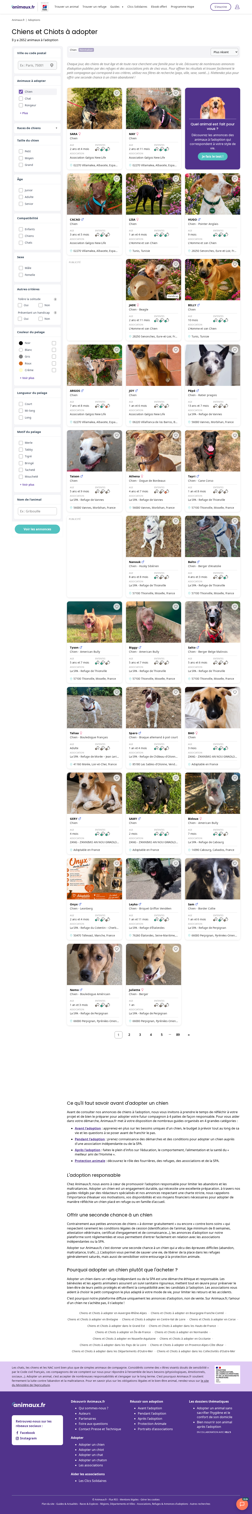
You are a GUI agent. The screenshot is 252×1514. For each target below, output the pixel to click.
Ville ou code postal (31, 53)
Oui (26, 305)
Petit (28, 151)
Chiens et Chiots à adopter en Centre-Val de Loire (153, 1319)
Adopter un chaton (93, 1460)
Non (47, 305)
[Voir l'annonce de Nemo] (94, 984)
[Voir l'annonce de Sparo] (153, 728)
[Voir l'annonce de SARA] (94, 128)
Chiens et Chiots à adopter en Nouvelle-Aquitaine (124, 1338)
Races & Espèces (89, 1504)
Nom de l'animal (29, 499)
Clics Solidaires (137, 6)
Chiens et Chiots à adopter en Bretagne (93, 1319)
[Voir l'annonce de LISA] (153, 214)
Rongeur (30, 105)
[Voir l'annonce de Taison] (94, 471)
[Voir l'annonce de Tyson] (94, 642)
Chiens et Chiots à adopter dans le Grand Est (116, 1326)
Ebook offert (159, 6)
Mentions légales (129, 1499)
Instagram (28, 1438)
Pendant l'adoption (90, 1139)
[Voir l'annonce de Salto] (212, 642)
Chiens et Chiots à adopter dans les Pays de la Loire (113, 1345)
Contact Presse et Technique (100, 1429)
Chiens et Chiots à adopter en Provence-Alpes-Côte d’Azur (187, 1345)
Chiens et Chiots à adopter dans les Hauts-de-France (182, 1326)
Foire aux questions (93, 1424)
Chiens (29, 236)
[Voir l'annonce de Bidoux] (212, 813)
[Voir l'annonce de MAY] (153, 128)
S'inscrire (221, 7)
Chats (28, 242)
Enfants (30, 229)
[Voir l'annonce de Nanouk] (153, 556)
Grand (29, 165)
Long (28, 417)
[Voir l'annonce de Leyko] (153, 899)
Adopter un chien (92, 1444)
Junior (29, 190)
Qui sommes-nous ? (93, 1408)
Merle (28, 443)
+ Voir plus (27, 378)
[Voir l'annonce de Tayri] (212, 471)
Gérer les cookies (150, 1499)
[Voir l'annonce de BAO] (212, 728)
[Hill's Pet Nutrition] (43, 6)
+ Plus (24, 113)
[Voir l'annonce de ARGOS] (94, 385)
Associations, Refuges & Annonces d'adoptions (162, 1504)
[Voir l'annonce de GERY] (94, 813)
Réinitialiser (86, 50)
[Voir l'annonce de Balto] (212, 556)
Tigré (28, 456)
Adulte (29, 197)
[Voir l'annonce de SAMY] (153, 813)
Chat (28, 98)
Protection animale (90, 1161)
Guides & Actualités (67, 1504)
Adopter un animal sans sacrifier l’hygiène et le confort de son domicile (214, 1412)
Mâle (28, 268)
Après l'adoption (87, 1150)
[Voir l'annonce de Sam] (212, 899)
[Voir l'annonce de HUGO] (212, 214)
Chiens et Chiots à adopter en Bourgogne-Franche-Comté (187, 1313)
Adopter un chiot (91, 1449)
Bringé (29, 463)
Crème (29, 370)
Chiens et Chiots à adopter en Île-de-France (123, 1332)
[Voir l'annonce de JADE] (153, 300)
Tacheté (30, 470)
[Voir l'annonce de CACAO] (94, 214)
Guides (115, 6)
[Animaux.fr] (23, 6)
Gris (27, 356)
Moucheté (31, 476)
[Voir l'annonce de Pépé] (212, 385)
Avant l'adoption (88, 1128)
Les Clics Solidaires (93, 1481)
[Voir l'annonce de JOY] (153, 385)
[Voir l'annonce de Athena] (153, 471)
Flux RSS (113, 1499)
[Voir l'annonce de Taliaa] (94, 728)
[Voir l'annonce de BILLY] (212, 300)
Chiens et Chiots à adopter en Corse (212, 1319)
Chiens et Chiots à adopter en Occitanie (185, 1338)
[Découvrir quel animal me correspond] (212, 128)
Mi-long (30, 410)
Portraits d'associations (155, 1429)
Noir (28, 343)
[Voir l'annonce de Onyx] (94, 899)
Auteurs (85, 1413)
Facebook (27, 1433)
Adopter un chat (91, 1455)
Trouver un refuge (94, 6)
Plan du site (48, 1504)
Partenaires (87, 1418)
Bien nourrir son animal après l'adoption (214, 1427)
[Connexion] (237, 7)
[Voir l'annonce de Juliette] (153, 984)
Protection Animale (152, 1424)
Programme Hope (182, 6)
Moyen (29, 158)
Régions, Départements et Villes (117, 1504)
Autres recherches (200, 1504)
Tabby (29, 449)
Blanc (28, 350)
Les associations (91, 1465)
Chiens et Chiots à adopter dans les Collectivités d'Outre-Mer (196, 1351)
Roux (28, 363)
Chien (28, 91)
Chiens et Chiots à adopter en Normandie (181, 1332)
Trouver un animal (67, 6)
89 (178, 1034)
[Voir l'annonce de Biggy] (153, 642)
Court (28, 404)
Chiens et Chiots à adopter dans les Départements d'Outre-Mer (112, 1351)
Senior (29, 204)
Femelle (30, 275)
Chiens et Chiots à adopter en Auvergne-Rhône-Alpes (113, 1313)
